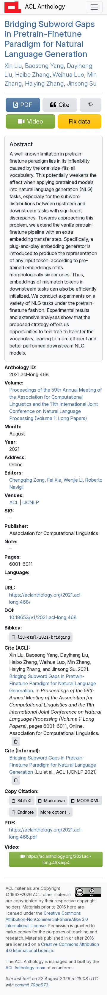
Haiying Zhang (44, 83)
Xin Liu (13, 65)
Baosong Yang (44, 65)
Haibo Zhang (32, 74)
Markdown (54, 800)
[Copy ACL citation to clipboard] (16, 741)
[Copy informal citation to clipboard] (16, 780)
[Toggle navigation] (94, 7)
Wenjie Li (73, 480)
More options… (55, 812)
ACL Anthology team (25, 967)
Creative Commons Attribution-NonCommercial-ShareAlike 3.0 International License (47, 919)
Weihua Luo (68, 74)
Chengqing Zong (27, 480)
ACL (13, 502)
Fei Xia (54, 480)
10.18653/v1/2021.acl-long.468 (43, 617)
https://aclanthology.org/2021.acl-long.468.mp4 (58, 859)
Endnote (26, 812)
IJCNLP (30, 502)
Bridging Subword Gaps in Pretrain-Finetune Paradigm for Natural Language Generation (49, 39)
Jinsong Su (82, 83)
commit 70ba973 (31, 984)
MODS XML (88, 800)
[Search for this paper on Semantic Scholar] (90, 105)
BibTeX (25, 800)
